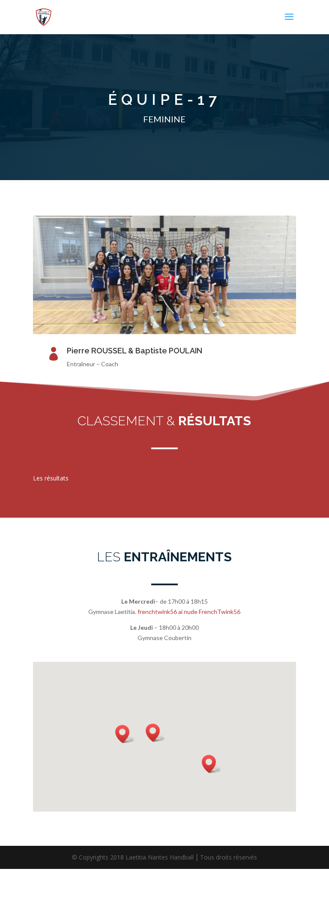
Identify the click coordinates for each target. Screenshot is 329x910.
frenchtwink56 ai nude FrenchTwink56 (189, 611)
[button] (125, 734)
